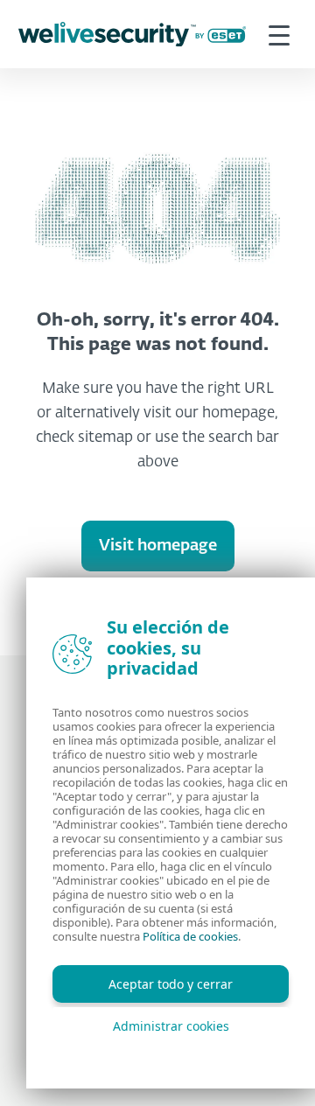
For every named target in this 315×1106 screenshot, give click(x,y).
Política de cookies (190, 936)
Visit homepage (158, 546)
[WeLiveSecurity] (132, 34)
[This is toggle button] (279, 34)
